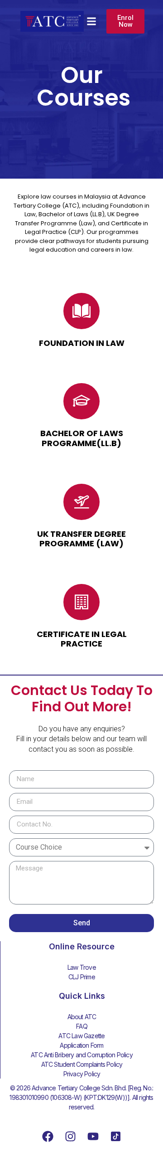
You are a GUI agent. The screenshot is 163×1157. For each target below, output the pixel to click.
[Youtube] (93, 1136)
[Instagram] (70, 1136)
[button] (91, 21)
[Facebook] (47, 1136)
